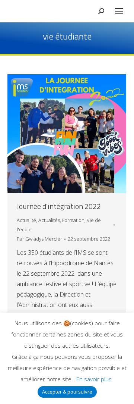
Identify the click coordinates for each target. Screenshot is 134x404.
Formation (73, 220)
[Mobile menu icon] (119, 11)
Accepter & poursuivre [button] (67, 391)
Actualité (26, 220)
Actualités (49, 220)
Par (39, 238)
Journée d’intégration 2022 (59, 206)
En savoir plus (94, 379)
